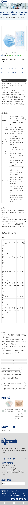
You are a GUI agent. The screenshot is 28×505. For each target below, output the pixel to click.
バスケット (11, 72)
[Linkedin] (14, 498)
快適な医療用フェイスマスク (11, 372)
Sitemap (10, 495)
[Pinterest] (25, 498)
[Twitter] (17, 498)
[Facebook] (12, 498)
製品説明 (5, 80)
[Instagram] (22, 498)
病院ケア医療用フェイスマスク (11, 368)
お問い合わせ (11, 68)
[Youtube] (20, 498)
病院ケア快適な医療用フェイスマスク (13, 379)
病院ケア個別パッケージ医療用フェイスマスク (13, 385)
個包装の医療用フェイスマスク (11, 375)
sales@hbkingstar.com (14, 468)
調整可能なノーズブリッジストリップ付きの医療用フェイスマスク (19, 414)
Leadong (23, 495)
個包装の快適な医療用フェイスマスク (13, 389)
